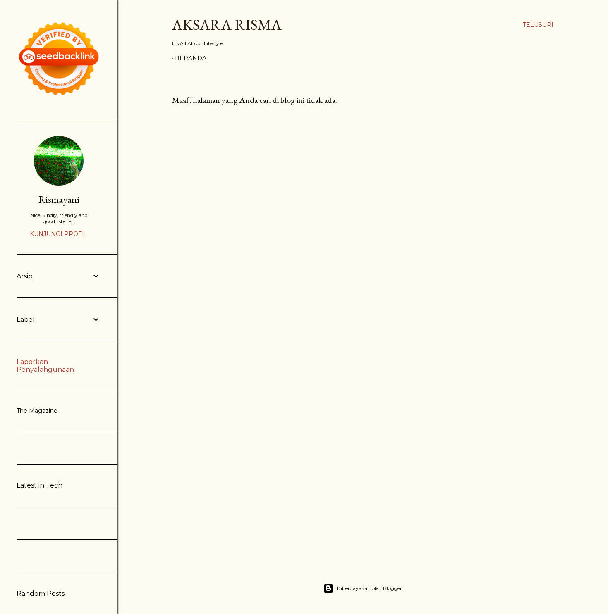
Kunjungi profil (59, 234)
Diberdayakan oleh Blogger (369, 588)
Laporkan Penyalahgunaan (45, 366)
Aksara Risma (227, 24)
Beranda (190, 58)
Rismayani (58, 199)
